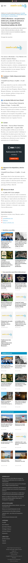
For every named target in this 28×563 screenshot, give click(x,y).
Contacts (4, 543)
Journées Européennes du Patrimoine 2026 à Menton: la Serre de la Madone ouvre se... (6, 263)
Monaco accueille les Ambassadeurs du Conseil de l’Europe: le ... (7, 403)
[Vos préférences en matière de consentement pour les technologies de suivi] (25, 560)
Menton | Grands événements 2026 (5, 460)
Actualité (23, 13)
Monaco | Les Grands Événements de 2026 (20, 424)
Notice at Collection (14, 561)
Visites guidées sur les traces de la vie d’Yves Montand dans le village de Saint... (21, 244)
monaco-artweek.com (8, 222)
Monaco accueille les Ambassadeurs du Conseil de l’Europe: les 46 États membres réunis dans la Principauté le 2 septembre (13, 498)
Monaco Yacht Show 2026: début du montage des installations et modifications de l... (6, 244)
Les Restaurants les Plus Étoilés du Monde (7, 442)
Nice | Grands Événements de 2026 (20, 460)
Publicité (4, 541)
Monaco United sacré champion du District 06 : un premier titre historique (6, 305)
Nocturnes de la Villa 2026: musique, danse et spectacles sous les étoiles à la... (21, 286)
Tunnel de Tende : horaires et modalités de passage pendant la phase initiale (20, 305)
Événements (13, 14)
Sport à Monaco (5, 524)
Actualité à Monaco (5, 14)
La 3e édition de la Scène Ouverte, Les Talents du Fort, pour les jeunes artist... (20, 323)
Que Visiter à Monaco (6, 526)
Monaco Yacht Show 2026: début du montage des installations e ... (7, 366)
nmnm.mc (5, 220)
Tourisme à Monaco (13, 16)
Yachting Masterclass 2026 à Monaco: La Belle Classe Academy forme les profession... (20, 263)
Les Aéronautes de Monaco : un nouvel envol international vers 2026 (6, 286)
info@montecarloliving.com (15, 547)
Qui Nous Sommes (6, 538)
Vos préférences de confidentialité (14, 559)
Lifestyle (18, 14)
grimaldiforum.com (8, 218)
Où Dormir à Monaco (6, 531)
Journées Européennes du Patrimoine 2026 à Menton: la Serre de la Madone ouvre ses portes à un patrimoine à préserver (14, 489)
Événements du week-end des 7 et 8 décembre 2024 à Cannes (7, 323)
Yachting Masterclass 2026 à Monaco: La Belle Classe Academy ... (20, 384)
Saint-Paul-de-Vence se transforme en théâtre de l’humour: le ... (20, 403)
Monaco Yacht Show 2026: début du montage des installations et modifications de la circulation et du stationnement (13, 480)
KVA (15, 551)
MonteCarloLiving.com (17, 556)
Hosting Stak (15, 552)
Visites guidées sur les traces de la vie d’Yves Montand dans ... (20, 366)
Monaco (22, 14)
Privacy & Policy (14, 554)
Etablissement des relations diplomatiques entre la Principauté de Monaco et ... (6, 343)
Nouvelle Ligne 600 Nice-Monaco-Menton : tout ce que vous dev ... (7, 425)
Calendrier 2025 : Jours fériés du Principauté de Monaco (20, 443)
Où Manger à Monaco (6, 529)
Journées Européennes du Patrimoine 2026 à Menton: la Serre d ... (6, 384)
